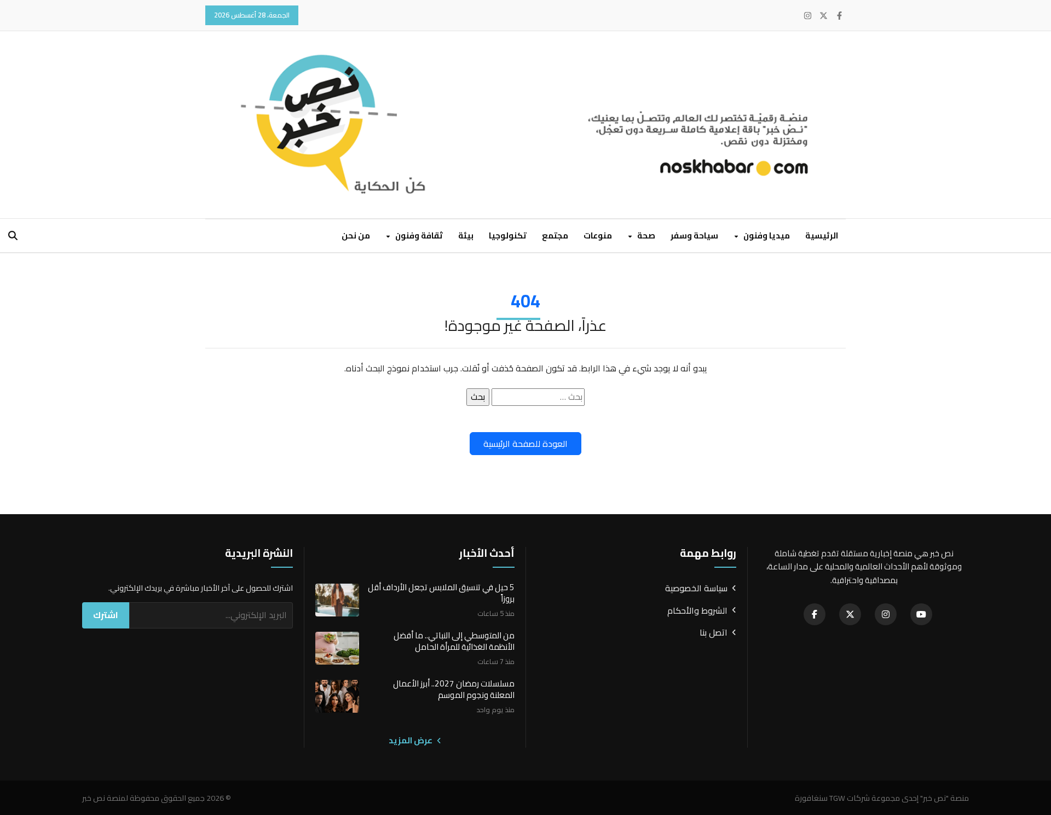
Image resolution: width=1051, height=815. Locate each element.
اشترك (105, 615)
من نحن (356, 235)
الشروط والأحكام (697, 611)
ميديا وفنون (766, 235)
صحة (645, 235)
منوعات (598, 235)
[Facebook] (839, 15)
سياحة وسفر (694, 235)
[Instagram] (808, 15)
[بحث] (13, 235)
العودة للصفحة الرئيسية (525, 443)
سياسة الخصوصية (696, 588)
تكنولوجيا (508, 235)
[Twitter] (823, 15)
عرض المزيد (411, 740)
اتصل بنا (713, 633)
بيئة (465, 235)
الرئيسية (821, 235)
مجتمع (555, 235)
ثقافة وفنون (418, 235)
